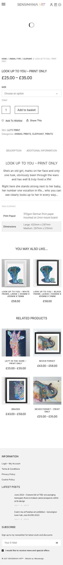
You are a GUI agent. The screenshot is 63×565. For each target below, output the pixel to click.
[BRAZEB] (16, 391)
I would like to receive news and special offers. (27, 550)
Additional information (42, 150)
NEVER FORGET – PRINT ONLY (47, 410)
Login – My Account (11, 463)
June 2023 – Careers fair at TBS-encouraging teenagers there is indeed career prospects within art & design (36, 497)
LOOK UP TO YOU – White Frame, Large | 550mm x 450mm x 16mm (16, 294)
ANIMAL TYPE (15, 59)
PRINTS (49, 134)
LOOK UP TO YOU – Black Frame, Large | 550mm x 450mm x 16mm (47, 294)
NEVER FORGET (47, 361)
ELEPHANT (28, 59)
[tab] (14, 150)
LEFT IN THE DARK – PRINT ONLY (15, 362)
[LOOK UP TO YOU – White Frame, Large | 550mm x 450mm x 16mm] (16, 273)
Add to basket (26, 110)
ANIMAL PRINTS (22, 134)
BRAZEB (16, 409)
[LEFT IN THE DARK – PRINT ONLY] (16, 343)
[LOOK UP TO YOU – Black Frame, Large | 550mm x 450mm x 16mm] (47, 273)
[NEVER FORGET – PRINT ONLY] (47, 391)
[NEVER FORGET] (47, 343)
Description (14, 150)
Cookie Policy (8, 479)
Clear (4, 100)
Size (4, 87)
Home (4, 59)
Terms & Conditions (11, 469)
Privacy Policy (8, 474)
